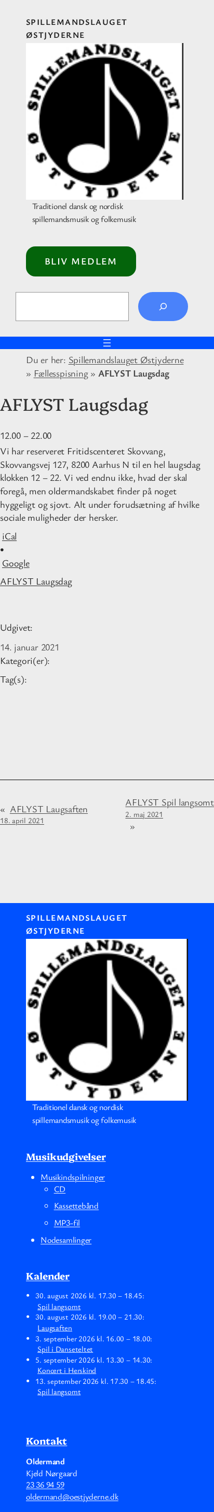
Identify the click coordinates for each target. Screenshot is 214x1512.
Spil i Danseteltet (65, 1349)
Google (16, 563)
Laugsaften (54, 1328)
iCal (9, 536)
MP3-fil (67, 1222)
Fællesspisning (61, 373)
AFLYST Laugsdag (36, 581)
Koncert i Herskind (66, 1370)
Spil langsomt (59, 1306)
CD (60, 1189)
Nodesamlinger (66, 1239)
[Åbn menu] (107, 343)
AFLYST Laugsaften (44, 814)
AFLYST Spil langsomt (169, 807)
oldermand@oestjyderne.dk (72, 1496)
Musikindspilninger (73, 1177)
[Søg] (163, 306)
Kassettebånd (76, 1205)
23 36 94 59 (45, 1484)
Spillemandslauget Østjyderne (126, 359)
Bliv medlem (81, 261)
